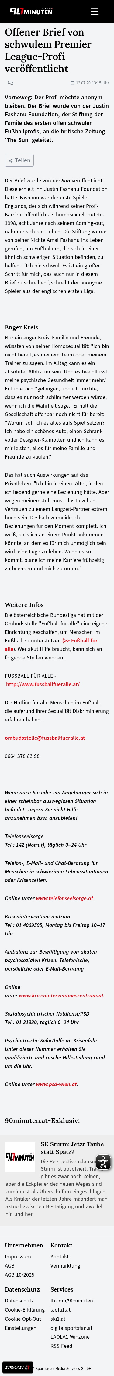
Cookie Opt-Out (23, 1319)
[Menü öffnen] (95, 12)
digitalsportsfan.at (71, 1328)
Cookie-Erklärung (25, 1310)
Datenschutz (19, 1301)
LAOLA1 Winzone (70, 1337)
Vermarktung (65, 1266)
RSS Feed (61, 1346)
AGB (10, 1266)
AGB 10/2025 (19, 1275)
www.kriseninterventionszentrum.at (61, 995)
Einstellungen (20, 1328)
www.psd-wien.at (56, 1084)
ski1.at (57, 1319)
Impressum (18, 1257)
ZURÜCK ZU (14, 1367)
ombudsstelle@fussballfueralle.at (45, 738)
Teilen (21, 160)
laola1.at (60, 1310)
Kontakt (59, 1257)
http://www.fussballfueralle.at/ (43, 684)
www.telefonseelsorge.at (64, 898)
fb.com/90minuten (71, 1301)
